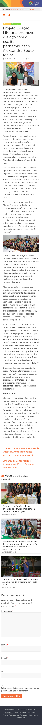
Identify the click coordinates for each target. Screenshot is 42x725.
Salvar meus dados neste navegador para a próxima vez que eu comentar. (20, 689)
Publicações (16, 24)
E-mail (4, 658)
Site (3, 671)
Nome (4, 644)
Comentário (7, 611)
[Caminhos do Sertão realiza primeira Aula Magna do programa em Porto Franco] (21, 558)
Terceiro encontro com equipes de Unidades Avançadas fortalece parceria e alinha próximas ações (20, 451)
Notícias (6, 24)
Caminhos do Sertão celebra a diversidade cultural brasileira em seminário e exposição (18, 509)
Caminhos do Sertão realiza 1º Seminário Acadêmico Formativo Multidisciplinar (18, 464)
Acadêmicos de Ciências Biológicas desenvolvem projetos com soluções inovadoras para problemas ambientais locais (20, 545)
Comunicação (20, 59)
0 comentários (33, 59)
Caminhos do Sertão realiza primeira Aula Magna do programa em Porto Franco (20, 582)
